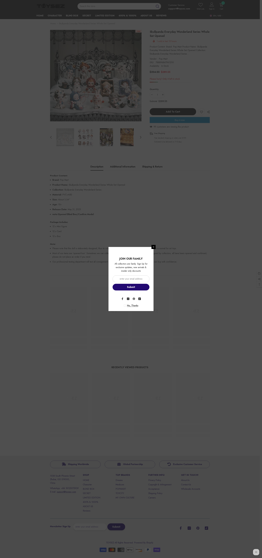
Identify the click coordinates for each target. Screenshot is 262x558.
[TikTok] (139, 299)
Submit (131, 287)
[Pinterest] (134, 299)
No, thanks (132, 305)
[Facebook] (122, 299)
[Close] (153, 247)
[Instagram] (128, 299)
